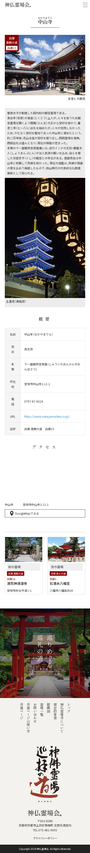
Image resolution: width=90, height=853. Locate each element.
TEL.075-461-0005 (45, 830)
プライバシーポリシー (45, 838)
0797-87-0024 (33, 401)
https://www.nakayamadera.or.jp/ (47, 416)
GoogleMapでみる (27, 513)
